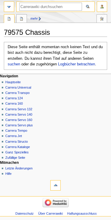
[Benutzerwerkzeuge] (102, 6)
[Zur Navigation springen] (9, 6)
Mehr (34, 18)
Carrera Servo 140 (18, 114)
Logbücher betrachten (76, 64)
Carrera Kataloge (17, 147)
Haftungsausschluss (82, 213)
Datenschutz (24, 213)
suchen (14, 64)
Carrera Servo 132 (18, 109)
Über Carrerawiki (50, 213)
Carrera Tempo (16, 130)
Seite (9, 19)
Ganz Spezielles (17, 152)
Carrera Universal (18, 87)
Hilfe (8, 173)
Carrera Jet (13, 136)
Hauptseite (13, 82)
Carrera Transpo (17, 93)
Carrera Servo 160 (18, 120)
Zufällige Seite (15, 157)
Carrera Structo (16, 141)
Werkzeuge (102, 19)
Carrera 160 (14, 103)
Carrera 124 (14, 98)
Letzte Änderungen (19, 168)
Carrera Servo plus (19, 125)
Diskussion (22, 19)
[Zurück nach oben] (55, 185)
